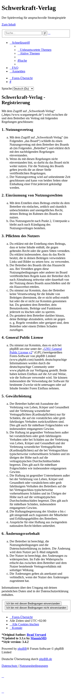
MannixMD (39, 638)
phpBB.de (45, 659)
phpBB (22, 648)
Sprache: (7, 88)
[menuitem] (34, 49)
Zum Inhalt (9, 24)
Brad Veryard (36, 634)
